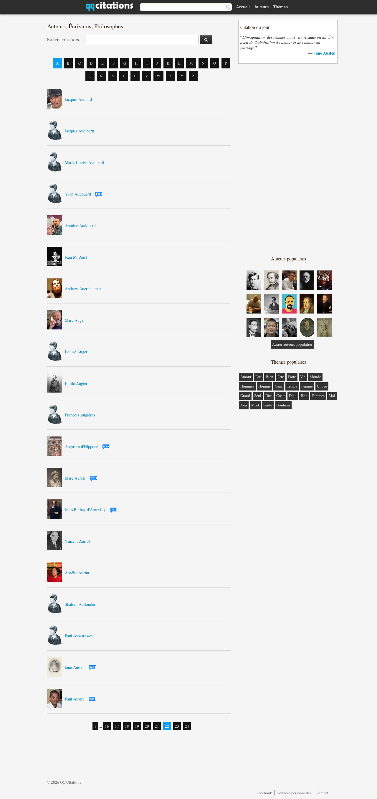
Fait (258, 377)
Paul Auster (74, 699)
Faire (292, 377)
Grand (245, 395)
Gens (279, 386)
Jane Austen (75, 667)
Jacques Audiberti (79, 131)
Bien (269, 377)
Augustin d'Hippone (81, 446)
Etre (280, 377)
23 (177, 726)
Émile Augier (76, 383)
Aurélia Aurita (77, 572)
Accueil (243, 7)
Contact (322, 792)
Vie (302, 377)
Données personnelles (294, 792)
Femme (307, 386)
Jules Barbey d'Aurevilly (85, 509)
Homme (264, 386)
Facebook (264, 792)
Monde (315, 377)
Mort (255, 405)
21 (157, 726)
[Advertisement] (288, 159)
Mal (332, 395)
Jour (243, 405)
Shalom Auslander (80, 604)
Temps (292, 386)
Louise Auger (76, 352)
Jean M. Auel (76, 257)
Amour (245, 377)
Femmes (318, 395)
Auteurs (261, 7)
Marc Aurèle (75, 478)
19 (137, 726)
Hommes (247, 386)
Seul (257, 395)
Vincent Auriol (77, 541)
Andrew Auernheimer (83, 288)
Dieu (293, 395)
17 (117, 726)
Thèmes (280, 7)
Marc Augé (74, 320)
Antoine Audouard (80, 225)
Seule (267, 405)
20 (147, 726)
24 (187, 726)
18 (127, 726)
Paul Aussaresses (78, 636)
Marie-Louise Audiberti (84, 162)
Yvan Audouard (78, 194)
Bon (304, 395)
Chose (322, 386)
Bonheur (283, 405)
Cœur (280, 395)
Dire (268, 395)
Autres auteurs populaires (292, 344)
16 (107, 726)
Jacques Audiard (78, 99)
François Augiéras (80, 415)
